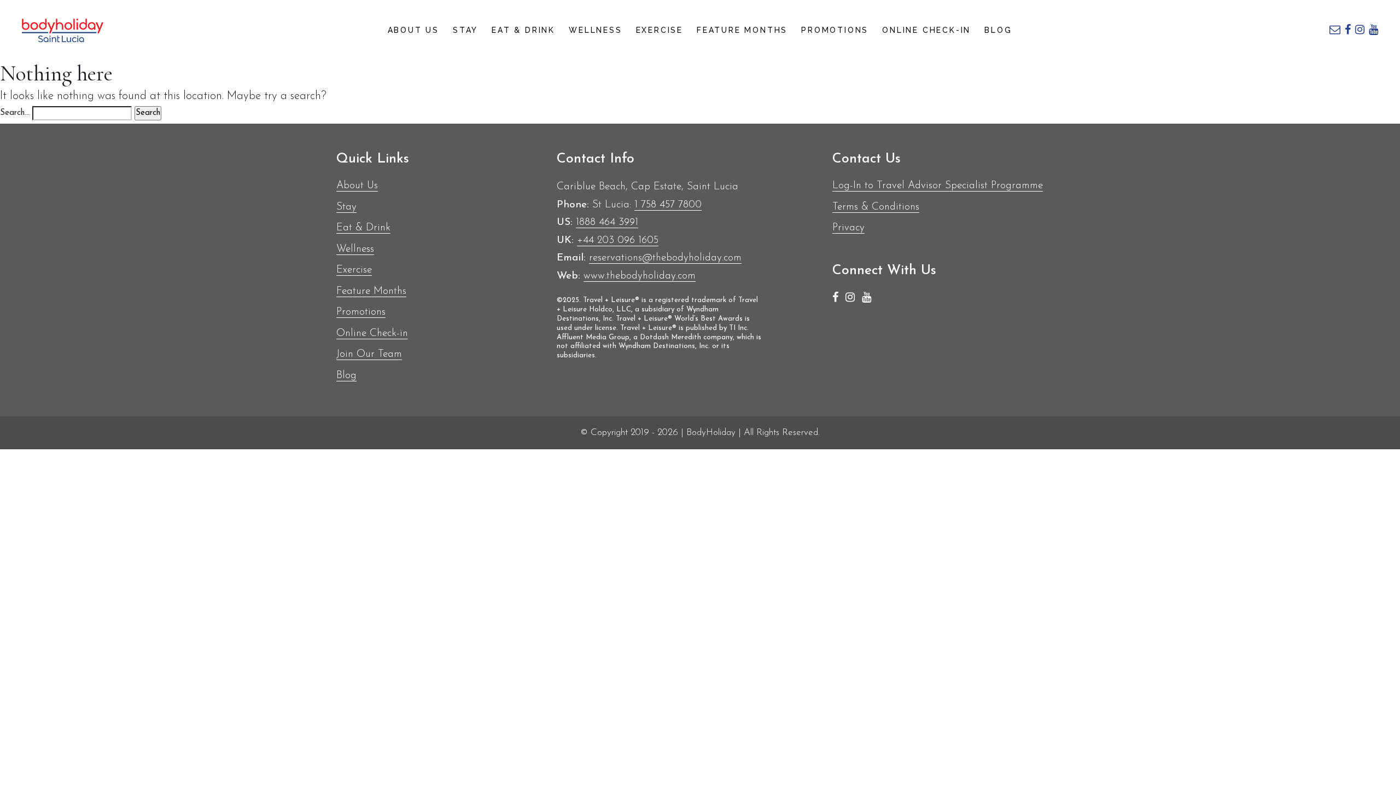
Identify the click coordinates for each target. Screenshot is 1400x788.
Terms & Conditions (875, 207)
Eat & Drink (523, 30)
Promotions (834, 30)
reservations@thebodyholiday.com (665, 258)
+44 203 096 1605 (617, 240)
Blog (998, 30)
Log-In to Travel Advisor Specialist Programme (937, 186)
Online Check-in (926, 30)
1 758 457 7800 (668, 205)
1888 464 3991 (607, 222)
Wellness (595, 30)
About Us (413, 30)
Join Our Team (369, 354)
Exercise (659, 30)
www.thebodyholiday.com (640, 276)
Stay (465, 30)
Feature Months (742, 30)
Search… (15, 113)
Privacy (848, 228)
